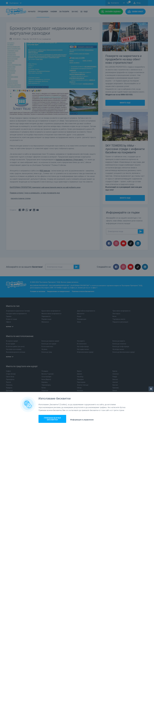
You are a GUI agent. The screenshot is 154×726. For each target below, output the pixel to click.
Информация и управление (82, 420)
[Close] (151, 388)
